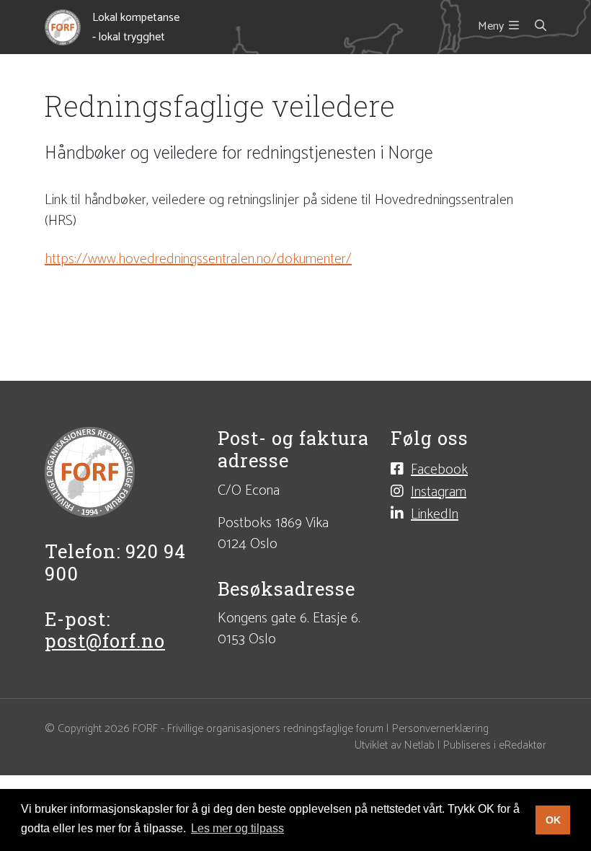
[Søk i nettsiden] (532, 27)
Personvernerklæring (440, 728)
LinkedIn (434, 514)
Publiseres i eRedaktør (494, 745)
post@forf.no (105, 641)
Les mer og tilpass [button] (237, 828)
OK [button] (553, 820)
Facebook (439, 469)
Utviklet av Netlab (395, 745)
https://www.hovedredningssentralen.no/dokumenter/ (198, 259)
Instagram (438, 491)
